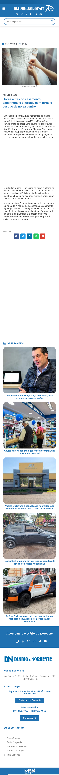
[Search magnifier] (52, 21)
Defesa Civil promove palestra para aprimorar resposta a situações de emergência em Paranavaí (29, 619)
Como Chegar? (13, 686)
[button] (16, 236)
